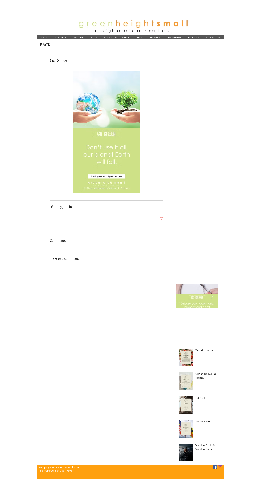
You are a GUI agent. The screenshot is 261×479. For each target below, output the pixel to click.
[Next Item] (212, 296)
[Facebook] (215, 467)
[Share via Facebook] (51, 207)
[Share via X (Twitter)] (61, 207)
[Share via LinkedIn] (70, 207)
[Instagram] (220, 467)
